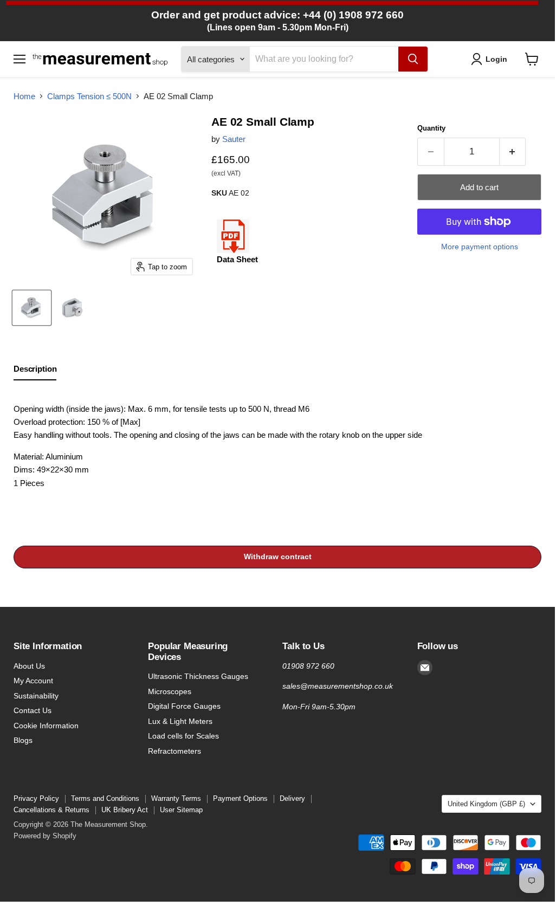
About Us (29, 666)
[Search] (413, 59)
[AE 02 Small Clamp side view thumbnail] (73, 307)
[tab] (35, 371)
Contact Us (32, 710)
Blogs (23, 740)
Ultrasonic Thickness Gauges (198, 676)
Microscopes (169, 691)
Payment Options (240, 798)
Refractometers (174, 751)
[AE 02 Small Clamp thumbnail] (31, 307)
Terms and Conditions (105, 798)
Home (24, 96)
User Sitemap (181, 810)
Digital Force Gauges (184, 706)
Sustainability (36, 695)
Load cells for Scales (183, 736)
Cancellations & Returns (51, 810)
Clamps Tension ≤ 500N (89, 96)
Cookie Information (46, 725)
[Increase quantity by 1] (513, 151)
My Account (33, 680)
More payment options (479, 246)
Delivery (292, 798)
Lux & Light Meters (180, 721)
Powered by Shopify (45, 836)
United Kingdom (486, 804)
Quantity (431, 128)
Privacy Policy (36, 798)
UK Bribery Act (124, 810)
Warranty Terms (176, 798)
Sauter (233, 139)
